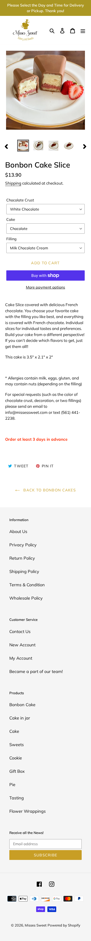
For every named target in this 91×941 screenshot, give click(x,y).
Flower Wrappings (27, 811)
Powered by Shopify (64, 925)
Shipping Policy (24, 571)
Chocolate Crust (20, 200)
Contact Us (20, 631)
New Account (22, 645)
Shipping (13, 183)
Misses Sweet (35, 925)
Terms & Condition (27, 584)
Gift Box (17, 771)
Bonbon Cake (22, 704)
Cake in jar (19, 718)
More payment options (45, 287)
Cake (10, 219)
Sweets (16, 744)
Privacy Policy (23, 544)
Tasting (16, 798)
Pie (12, 784)
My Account (20, 658)
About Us (18, 531)
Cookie (15, 758)
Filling (11, 238)
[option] (23, 146)
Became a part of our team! (36, 671)
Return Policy (22, 558)
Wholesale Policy (26, 598)
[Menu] (83, 30)
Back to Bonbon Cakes (49, 490)
